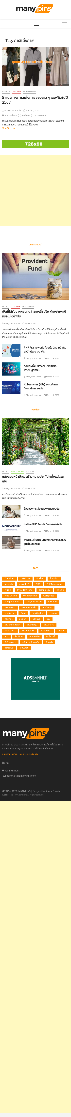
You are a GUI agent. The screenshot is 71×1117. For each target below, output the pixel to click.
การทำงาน (52, 601)
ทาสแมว (53, 613)
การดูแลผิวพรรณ (34, 601)
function (54, 578)
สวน (6, 636)
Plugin (8, 590)
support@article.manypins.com (19, 776)
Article (6, 91)
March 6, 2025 (30, 488)
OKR (38, 584)
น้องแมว (36, 619)
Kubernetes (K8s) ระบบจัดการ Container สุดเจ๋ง (41, 386)
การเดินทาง (47, 607)
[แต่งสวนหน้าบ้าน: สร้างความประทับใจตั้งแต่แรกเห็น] (35, 441)
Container (9, 578)
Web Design (11, 595)
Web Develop (30, 595)
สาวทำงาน (26, 115)
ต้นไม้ (23, 613)
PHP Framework (54, 584)
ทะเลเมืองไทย (37, 613)
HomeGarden (17, 471)
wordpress (48, 595)
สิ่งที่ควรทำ (50, 636)
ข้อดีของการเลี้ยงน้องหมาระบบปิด (41, 509)
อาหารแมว (9, 647)
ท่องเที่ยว (9, 619)
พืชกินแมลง (46, 630)
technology (44, 590)
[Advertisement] (35, 190)
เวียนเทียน (24, 647)
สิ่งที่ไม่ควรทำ (10, 642)
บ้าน (48, 619)
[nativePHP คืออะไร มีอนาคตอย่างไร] (11, 527)
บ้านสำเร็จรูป (32, 624)
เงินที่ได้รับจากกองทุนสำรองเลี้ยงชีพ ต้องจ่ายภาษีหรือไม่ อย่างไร (34, 314)
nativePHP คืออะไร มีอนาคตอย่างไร (43, 524)
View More (10, 128)
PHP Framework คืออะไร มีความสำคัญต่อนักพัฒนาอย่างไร (45, 350)
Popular (30, 471)
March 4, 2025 (52, 358)
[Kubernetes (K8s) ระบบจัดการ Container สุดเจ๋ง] (11, 387)
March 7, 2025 (30, 323)
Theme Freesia (53, 791)
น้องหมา (22, 619)
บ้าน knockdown (12, 624)
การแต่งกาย (12, 115)
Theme (60, 590)
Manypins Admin (12, 110)
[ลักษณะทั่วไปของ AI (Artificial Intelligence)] (11, 369)
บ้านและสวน (49, 624)
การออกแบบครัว (29, 607)
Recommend (29, 91)
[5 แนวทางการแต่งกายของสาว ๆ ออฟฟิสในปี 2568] (35, 66)
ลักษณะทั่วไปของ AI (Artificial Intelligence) (40, 368)
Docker (40, 578)
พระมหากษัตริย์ (28, 630)
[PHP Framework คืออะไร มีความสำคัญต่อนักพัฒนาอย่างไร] (11, 350)
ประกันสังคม (10, 630)
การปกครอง (10, 607)
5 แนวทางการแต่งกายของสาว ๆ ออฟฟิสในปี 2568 (35, 100)
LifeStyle (16, 91)
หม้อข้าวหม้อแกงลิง (30, 642)
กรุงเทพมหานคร (12, 770)
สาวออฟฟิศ (39, 115)
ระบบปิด (61, 630)
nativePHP (24, 584)
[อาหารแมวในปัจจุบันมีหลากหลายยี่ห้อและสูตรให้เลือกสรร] (11, 542)
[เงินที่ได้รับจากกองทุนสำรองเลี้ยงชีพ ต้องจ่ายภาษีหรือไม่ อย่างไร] (35, 276)
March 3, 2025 (52, 376)
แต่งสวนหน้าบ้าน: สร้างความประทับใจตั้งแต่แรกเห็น (33, 479)
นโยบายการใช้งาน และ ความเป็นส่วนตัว (20, 754)
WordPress (7, 794)
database (25, 578)
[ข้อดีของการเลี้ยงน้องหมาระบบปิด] (11, 511)
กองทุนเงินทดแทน (12, 601)
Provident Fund (25, 590)
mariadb (9, 584)
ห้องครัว (49, 642)
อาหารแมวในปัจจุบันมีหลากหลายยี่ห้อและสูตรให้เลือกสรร (45, 542)
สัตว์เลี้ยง (19, 636)
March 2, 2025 (32, 110)
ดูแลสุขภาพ (10, 613)
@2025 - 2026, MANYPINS (16, 791)
